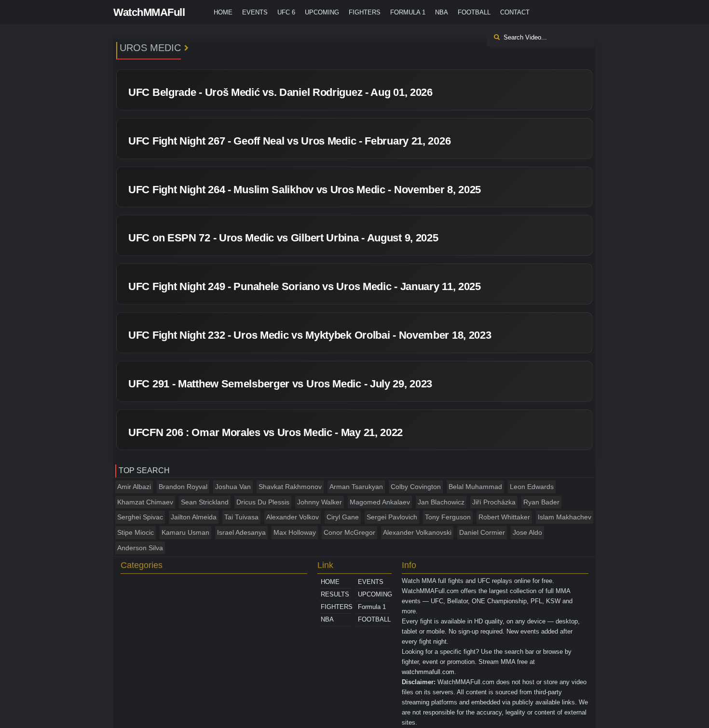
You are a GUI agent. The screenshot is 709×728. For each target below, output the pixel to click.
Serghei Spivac (140, 517)
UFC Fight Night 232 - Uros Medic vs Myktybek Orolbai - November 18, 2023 (309, 335)
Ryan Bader (541, 502)
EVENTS (255, 12)
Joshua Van (233, 486)
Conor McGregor (349, 532)
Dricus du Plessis (262, 502)
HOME (223, 12)
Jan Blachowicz (441, 502)
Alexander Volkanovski (417, 532)
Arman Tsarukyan (356, 486)
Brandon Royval (183, 486)
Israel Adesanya (241, 532)
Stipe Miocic (135, 532)
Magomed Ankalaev (380, 502)
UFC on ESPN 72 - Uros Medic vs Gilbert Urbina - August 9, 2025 (283, 238)
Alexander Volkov (292, 517)
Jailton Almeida (194, 517)
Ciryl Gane (343, 517)
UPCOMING (322, 12)
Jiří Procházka (494, 502)
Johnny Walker (319, 502)
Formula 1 (407, 12)
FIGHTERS (365, 12)
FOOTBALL (474, 12)
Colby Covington (416, 486)
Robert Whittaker (504, 517)
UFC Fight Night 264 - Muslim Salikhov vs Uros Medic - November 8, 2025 (304, 190)
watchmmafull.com (428, 671)
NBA (441, 12)
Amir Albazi (134, 486)
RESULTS (335, 594)
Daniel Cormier (482, 532)
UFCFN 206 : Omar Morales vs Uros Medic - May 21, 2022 (265, 432)
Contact (515, 12)
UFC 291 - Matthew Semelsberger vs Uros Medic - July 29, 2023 (280, 384)
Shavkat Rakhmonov (290, 486)
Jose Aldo (527, 532)
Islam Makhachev (564, 517)
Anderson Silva (140, 548)
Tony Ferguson (448, 517)
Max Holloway (294, 532)
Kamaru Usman (185, 532)
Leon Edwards (532, 486)
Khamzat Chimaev (145, 502)
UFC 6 (286, 12)
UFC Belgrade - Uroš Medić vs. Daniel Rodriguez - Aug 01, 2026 (280, 92)
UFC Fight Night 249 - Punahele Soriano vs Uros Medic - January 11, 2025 (304, 286)
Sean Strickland (205, 502)
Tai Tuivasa (241, 517)
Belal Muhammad (475, 486)
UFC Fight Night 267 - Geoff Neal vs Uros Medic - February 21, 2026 (289, 141)
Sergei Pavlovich (392, 517)
